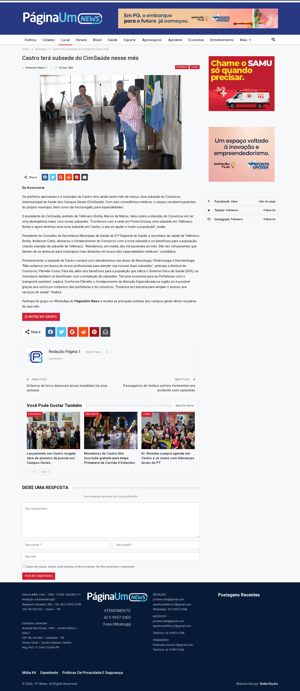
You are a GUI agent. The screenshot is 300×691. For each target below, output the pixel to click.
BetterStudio (269, 684)
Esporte (130, 40)
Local (65, 40)
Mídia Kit (29, 673)
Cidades (48, 40)
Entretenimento (222, 40)
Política (30, 40)
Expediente (49, 673)
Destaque (181, 67)
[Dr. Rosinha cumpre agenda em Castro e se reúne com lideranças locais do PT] (168, 430)
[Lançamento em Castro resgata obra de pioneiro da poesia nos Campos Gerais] (53, 430)
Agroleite (175, 40)
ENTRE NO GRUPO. (42, 317)
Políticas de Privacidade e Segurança (92, 673)
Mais (243, 40)
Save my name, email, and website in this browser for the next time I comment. (80, 566)
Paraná (81, 40)
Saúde (112, 40)
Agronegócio (152, 40)
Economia (196, 40)
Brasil (97, 40)
